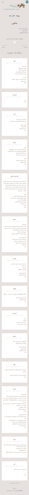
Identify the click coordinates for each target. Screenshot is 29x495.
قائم (14, 61)
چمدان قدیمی (9, 39)
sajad (14, 289)
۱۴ (14, 42)
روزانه (18, 15)
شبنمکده (15, 95)
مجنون (14, 336)
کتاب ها (12, 15)
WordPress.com (11, 491)
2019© (14, 489)
